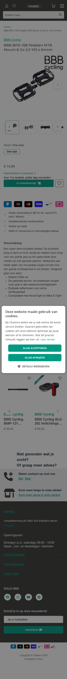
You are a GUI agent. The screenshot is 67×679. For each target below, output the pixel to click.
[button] (33, 366)
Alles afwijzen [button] (35, 357)
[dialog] (33, 339)
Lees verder (48, 339)
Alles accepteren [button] (35, 348)
